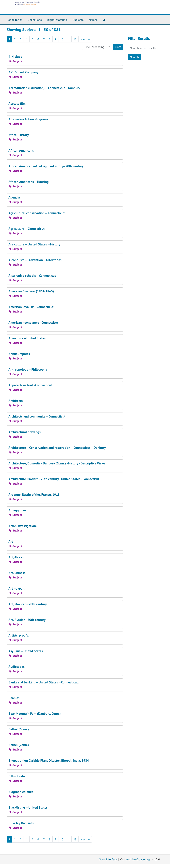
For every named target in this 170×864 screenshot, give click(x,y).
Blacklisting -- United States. (28, 807)
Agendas (14, 197)
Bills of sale (16, 776)
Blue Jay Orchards (21, 823)
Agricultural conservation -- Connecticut (36, 213)
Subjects (78, 19)
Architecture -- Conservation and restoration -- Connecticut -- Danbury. (57, 447)
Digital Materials (57, 19)
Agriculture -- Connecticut (26, 228)
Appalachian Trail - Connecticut (30, 385)
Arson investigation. (22, 526)
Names (93, 19)
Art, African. (16, 557)
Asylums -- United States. (25, 651)
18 (75, 39)
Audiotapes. (16, 666)
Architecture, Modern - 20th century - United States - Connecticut (53, 479)
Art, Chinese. (17, 573)
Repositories (14, 19)
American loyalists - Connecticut (30, 307)
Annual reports (19, 354)
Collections (35, 19)
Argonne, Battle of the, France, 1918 (34, 494)
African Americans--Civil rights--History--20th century (46, 166)
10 (61, 39)
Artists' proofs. (18, 635)
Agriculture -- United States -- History (34, 244)
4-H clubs (15, 56)
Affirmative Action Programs (28, 119)
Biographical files (20, 792)
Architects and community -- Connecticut (36, 416)
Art (10, 541)
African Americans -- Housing (28, 182)
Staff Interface (108, 859)
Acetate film (17, 103)
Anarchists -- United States (26, 338)
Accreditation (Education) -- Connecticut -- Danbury (44, 88)
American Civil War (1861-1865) (31, 291)
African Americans (21, 150)
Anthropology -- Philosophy (27, 369)
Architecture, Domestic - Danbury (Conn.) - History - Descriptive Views (56, 463)
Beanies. (14, 698)
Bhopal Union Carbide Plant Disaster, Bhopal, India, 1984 (48, 760)
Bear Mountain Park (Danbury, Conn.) (34, 713)
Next (85, 39)
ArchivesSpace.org (138, 859)
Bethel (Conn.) (18, 729)
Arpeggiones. (17, 510)
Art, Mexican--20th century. (27, 604)
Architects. (15, 401)
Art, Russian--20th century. (27, 620)
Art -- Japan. (16, 588)
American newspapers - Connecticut (33, 322)
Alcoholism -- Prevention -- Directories (34, 260)
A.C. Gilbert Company (23, 72)
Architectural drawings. (24, 432)
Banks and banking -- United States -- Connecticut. (43, 682)
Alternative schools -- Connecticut (32, 275)
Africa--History (18, 135)
